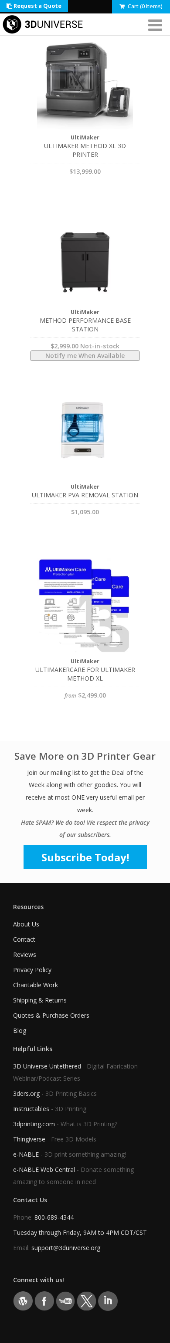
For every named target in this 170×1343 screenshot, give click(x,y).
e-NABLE (26, 1154)
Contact (24, 939)
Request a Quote (36, 6)
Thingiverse (29, 1139)
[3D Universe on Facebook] (44, 1300)
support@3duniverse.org (65, 1248)
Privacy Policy (32, 970)
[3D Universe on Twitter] (86, 1300)
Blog (19, 1030)
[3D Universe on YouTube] (65, 1300)
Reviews (24, 954)
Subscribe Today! (85, 857)
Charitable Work (35, 985)
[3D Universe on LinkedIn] (108, 1300)
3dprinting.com (34, 1124)
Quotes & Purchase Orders (51, 1015)
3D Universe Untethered (47, 1066)
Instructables (31, 1109)
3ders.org (26, 1093)
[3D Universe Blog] (23, 1300)
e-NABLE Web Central (44, 1169)
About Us (26, 924)
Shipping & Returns (40, 1000)
